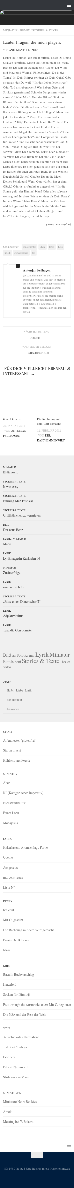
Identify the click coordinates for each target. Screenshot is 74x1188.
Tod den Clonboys (15, 1047)
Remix (25, 30)
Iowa (6, 949)
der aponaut (14, 699)
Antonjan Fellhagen (23, 50)
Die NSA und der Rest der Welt (24, 1014)
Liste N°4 (9, 887)
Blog (14, 655)
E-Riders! (10, 1057)
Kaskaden (13, 709)
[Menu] (69, 5)
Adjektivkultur (13, 615)
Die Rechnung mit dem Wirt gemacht (28, 929)
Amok (7, 1111)
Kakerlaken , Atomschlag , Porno (25, 847)
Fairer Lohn (11, 812)
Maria (7, 544)
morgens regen (13, 877)
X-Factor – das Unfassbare (21, 1037)
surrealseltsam (21, 252)
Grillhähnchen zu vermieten (21, 515)
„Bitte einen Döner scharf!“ (21, 601)
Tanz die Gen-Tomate (17, 630)
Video (7, 667)
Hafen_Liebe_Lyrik (19, 690)
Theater (65, 661)
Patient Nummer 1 (15, 1067)
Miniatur (10, 30)
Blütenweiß (10, 472)
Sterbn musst (12, 750)
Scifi (18, 661)
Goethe (8, 857)
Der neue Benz (13, 529)
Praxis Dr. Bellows (16, 940)
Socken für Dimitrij (16, 994)
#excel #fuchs (12, 419)
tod (33, 252)
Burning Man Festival (18, 500)
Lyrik (7, 539)
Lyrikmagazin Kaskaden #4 (21, 558)
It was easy (10, 486)
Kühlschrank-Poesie (16, 760)
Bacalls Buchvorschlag (18, 974)
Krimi (29, 655)
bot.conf (8, 909)
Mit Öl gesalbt (13, 919)
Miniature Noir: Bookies (20, 1101)
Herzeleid (9, 984)
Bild (6, 524)
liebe (60, 246)
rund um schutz (13, 587)
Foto (20, 655)
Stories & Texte (45, 30)
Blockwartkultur (14, 802)
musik (7, 252)
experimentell (29, 246)
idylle (42, 246)
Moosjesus (10, 822)
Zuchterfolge (11, 572)
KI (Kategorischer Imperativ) (23, 792)
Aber (6, 782)
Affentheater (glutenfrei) (20, 740)
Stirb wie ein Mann (16, 1077)
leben (51, 246)
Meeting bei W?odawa (18, 1121)
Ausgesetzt (10, 867)
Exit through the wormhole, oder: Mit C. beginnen (37, 1004)
